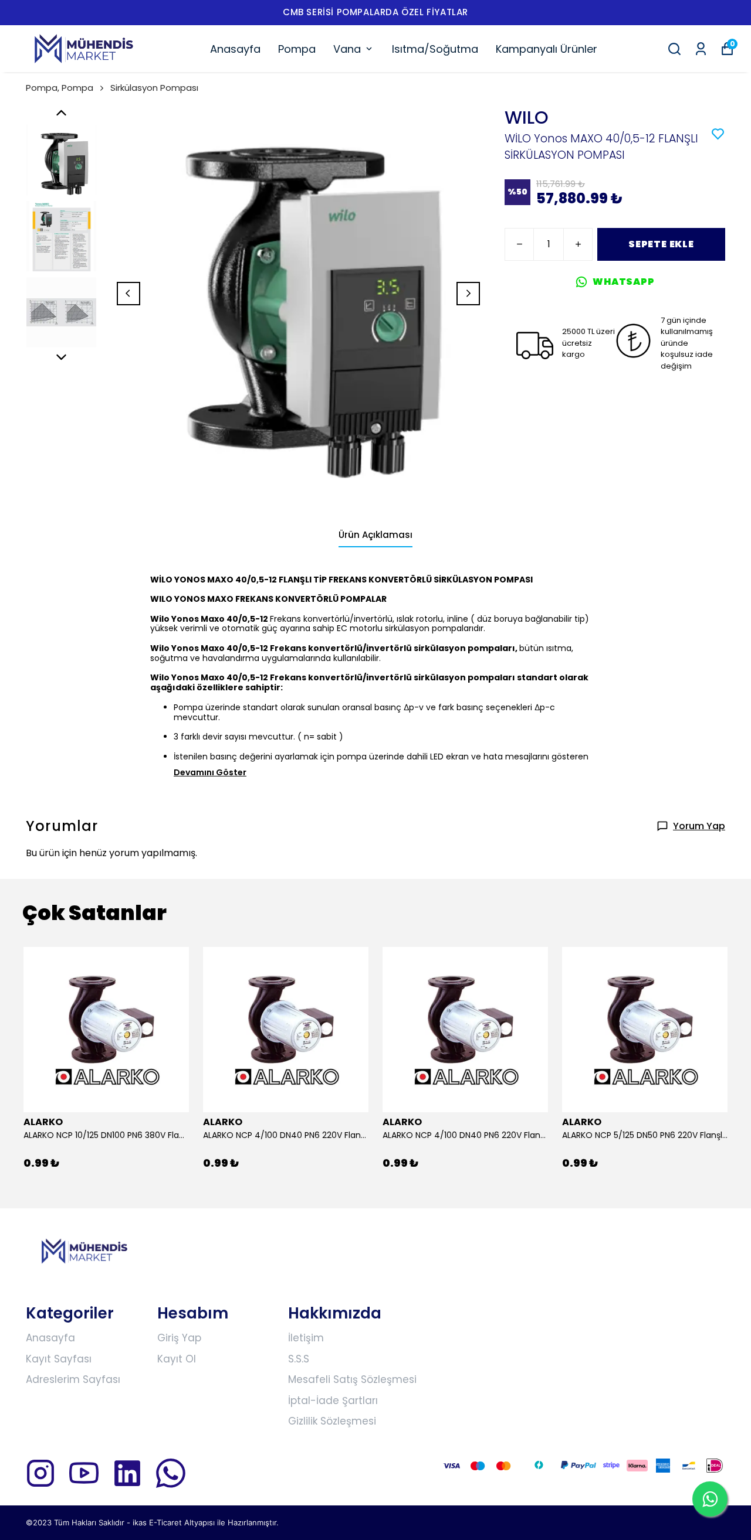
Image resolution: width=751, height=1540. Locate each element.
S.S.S (298, 1359)
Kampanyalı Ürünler (546, 49)
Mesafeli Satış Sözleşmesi (352, 1379)
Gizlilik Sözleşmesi (332, 1421)
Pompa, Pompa (59, 87)
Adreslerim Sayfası (73, 1379)
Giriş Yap (179, 1338)
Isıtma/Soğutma (435, 49)
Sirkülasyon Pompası (154, 87)
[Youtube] (84, 1473)
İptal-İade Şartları (333, 1401)
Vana (347, 49)
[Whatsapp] (170, 1473)
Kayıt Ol (176, 1359)
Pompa (297, 49)
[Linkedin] (127, 1473)
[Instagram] (40, 1473)
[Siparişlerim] (701, 49)
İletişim (306, 1338)
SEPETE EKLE (661, 244)
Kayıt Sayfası (59, 1359)
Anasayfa (235, 49)
